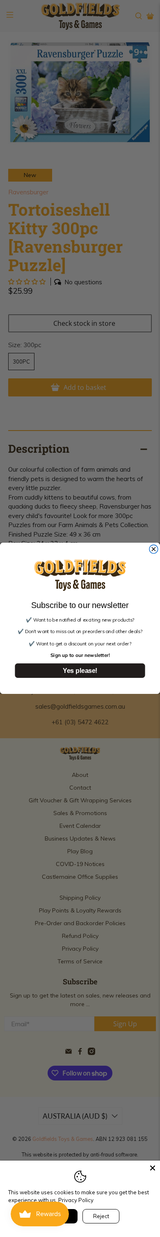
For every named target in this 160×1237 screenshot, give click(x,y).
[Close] (153, 1168)
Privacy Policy (76, 1200)
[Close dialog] (153, 549)
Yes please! (80, 671)
